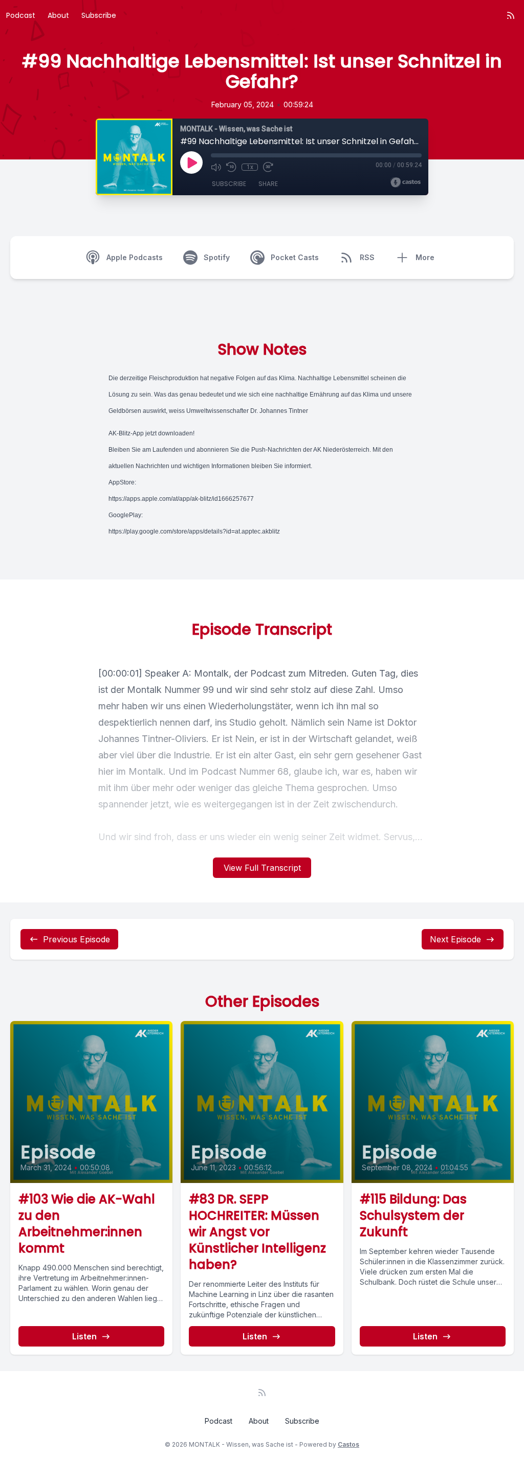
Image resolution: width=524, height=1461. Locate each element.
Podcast (20, 15)
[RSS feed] (510, 15)
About (58, 15)
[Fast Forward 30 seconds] (268, 167)
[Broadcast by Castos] (405, 182)
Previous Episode (76, 939)
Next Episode (455, 939)
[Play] (191, 162)
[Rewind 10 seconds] (231, 167)
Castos (348, 1444)
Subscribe (98, 15)
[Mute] (216, 167)
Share (268, 183)
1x (250, 167)
